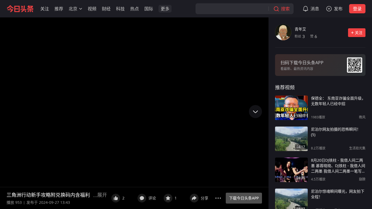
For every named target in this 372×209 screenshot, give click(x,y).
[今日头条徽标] (20, 9)
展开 (102, 195)
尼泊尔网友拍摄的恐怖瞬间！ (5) (336, 132)
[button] (44, 9)
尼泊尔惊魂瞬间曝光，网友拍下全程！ (337, 194)
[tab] (285, 87)
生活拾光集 (357, 148)
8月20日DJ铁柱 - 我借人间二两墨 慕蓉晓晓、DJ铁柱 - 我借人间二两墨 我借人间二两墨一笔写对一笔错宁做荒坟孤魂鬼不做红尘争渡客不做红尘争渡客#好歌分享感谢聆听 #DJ (338, 166)
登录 (357, 9)
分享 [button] (204, 198)
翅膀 (362, 179)
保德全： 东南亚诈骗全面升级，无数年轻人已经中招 (338, 101)
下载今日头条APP (244, 198)
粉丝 (300, 36)
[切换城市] (80, 8)
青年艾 (300, 29)
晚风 (362, 117)
